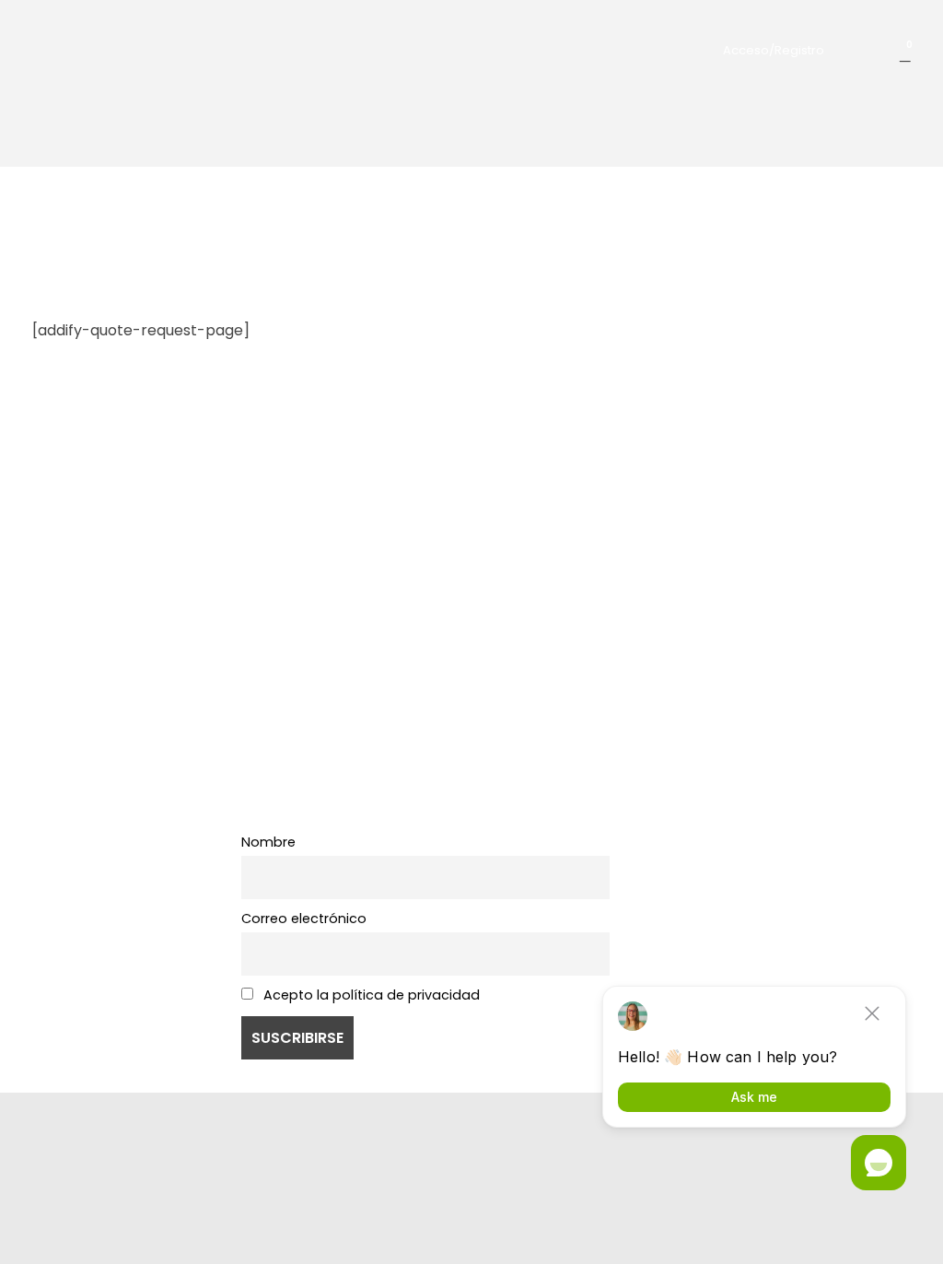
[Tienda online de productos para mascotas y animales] (106, 45)
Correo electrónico (304, 918)
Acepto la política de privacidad (370, 995)
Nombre (268, 842)
